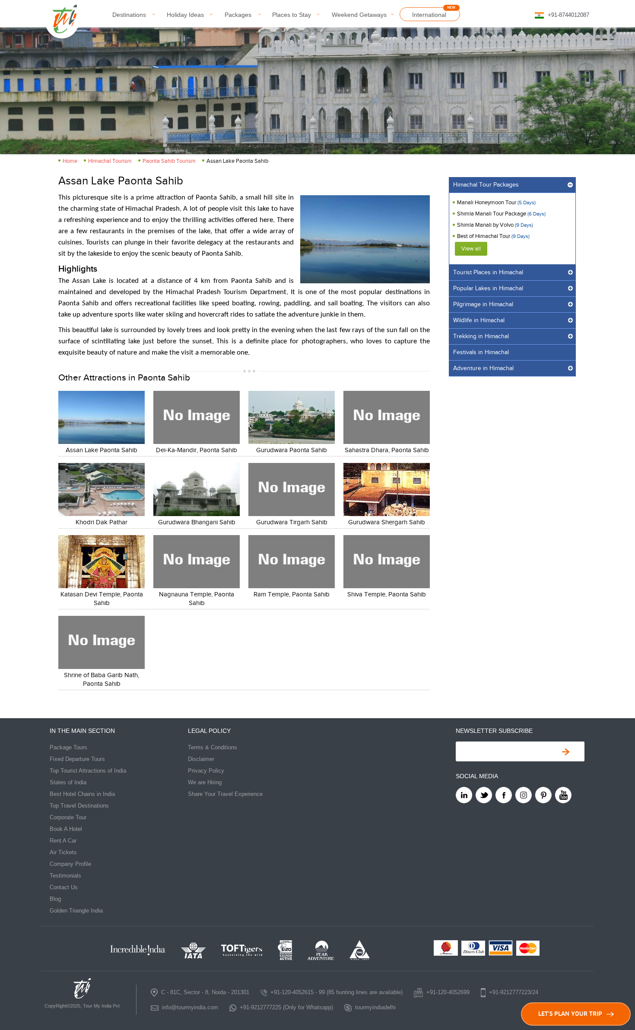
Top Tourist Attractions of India (88, 770)
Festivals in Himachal (481, 352)
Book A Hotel (66, 829)
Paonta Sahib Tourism (169, 161)
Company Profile (70, 864)
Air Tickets (63, 852)
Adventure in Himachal (483, 368)
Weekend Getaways (359, 14)
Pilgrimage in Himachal (483, 304)
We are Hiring (205, 782)
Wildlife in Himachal (479, 320)
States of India (68, 782)
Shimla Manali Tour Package (492, 213)
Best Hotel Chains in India (82, 794)
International (429, 14)
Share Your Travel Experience (225, 794)
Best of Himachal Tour (483, 236)
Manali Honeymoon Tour (486, 202)
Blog (55, 899)
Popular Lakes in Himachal (488, 288)
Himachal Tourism (110, 161)
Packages (238, 14)
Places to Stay (291, 14)
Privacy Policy (206, 770)
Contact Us (64, 887)
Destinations (129, 14)
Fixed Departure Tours (77, 759)
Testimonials (65, 875)
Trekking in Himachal (481, 336)
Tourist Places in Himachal (488, 272)
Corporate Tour (68, 817)
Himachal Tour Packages (486, 184)
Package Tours (68, 747)
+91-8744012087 (568, 15)
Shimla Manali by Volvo (486, 225)
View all (471, 248)
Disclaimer (201, 759)
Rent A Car (63, 840)
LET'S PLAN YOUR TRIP (570, 1014)
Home (70, 161)
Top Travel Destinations (79, 805)
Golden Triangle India (76, 910)
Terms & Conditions (212, 747)
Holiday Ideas (185, 14)
